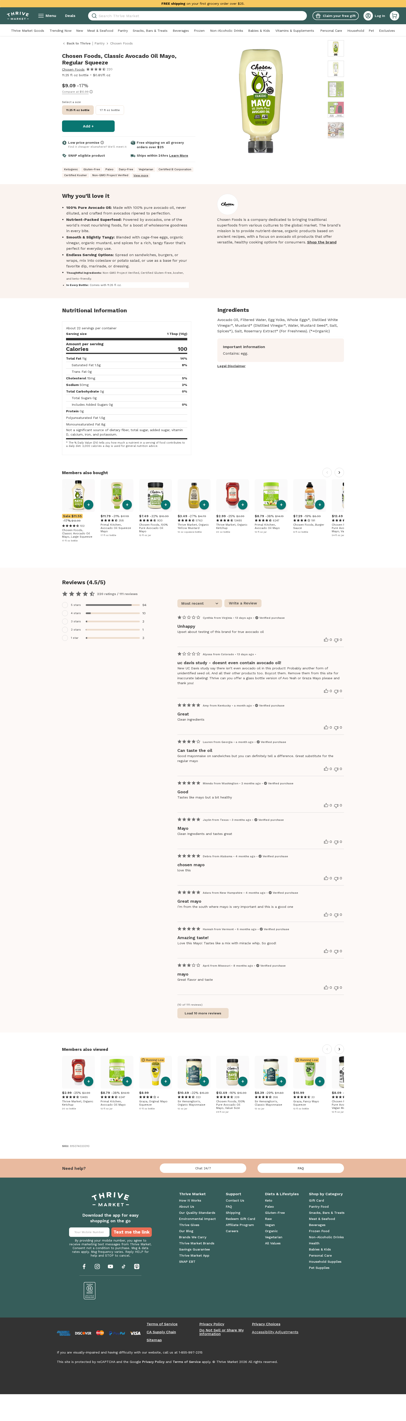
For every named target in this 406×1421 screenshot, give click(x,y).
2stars (76, 629)
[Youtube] (110, 1266)
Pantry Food (319, 1206)
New (79, 30)
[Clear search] (305, 16)
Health (314, 1243)
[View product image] (262, 100)
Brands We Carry (192, 1237)
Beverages (181, 30)
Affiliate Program (240, 1225)
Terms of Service (162, 1324)
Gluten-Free (275, 1213)
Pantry (123, 30)
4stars (76, 613)
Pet (371, 30)
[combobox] (197, 15)
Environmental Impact (197, 1219)
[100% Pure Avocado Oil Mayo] (155, 495)
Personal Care (331, 30)
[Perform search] (93, 16)
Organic (271, 1231)
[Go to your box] (394, 15)
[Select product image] (336, 48)
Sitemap (154, 1340)
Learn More (178, 155)
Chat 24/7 (203, 1168)
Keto (268, 1200)
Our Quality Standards (197, 1213)
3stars (76, 621)
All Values (273, 1243)
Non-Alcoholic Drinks (226, 30)
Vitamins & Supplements (294, 30)
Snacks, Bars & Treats (150, 30)
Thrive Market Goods (27, 30)
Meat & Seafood (100, 30)
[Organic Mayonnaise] (194, 1072)
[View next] (339, 472)
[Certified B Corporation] (89, 1290)
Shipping (233, 1213)
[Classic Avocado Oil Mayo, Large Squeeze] (78, 495)
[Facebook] (84, 1266)
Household (355, 30)
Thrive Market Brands (196, 1243)
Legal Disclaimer (231, 366)
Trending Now (61, 30)
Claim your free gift (339, 16)
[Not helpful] (336, 640)
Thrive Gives (189, 1225)
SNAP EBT (187, 1261)
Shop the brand (321, 242)
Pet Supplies (319, 1268)
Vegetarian (273, 1237)
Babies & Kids (259, 30)
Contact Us (235, 1200)
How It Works (190, 1200)
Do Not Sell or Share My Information (221, 1332)
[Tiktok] (123, 1266)
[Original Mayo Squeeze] (155, 1072)
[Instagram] (97, 1266)
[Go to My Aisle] (18, 15)
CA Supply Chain (161, 1332)
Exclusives (387, 30)
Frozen (199, 30)
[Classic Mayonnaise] (271, 1072)
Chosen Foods (73, 69)
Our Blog (186, 1231)
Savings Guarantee (194, 1249)
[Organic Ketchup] (232, 495)
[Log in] (368, 15)
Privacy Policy (211, 1324)
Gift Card (316, 1200)
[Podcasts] (136, 1266)
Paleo (269, 1206)
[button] (394, 15)
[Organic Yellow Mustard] (194, 495)
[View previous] (327, 472)
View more (140, 175)
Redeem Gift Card (240, 1219)
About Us (186, 1206)
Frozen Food (319, 1231)
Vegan (270, 1225)
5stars (76, 605)
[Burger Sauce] (309, 495)
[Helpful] (326, 639)
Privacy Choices (266, 1324)
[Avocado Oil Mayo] (271, 495)
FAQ (301, 1168)
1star (74, 637)
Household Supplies (325, 1261)
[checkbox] (107, 605)
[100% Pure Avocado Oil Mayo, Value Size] (232, 1072)
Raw (268, 1219)
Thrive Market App (194, 1255)
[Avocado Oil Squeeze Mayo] (117, 495)
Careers (232, 1231)
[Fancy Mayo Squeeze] (309, 1072)
